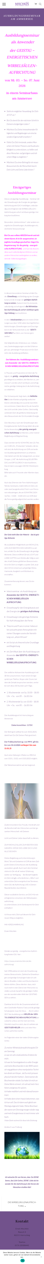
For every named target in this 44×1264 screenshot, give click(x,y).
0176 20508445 (22, 1245)
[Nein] (41, 1257)
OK (23, 1260)
